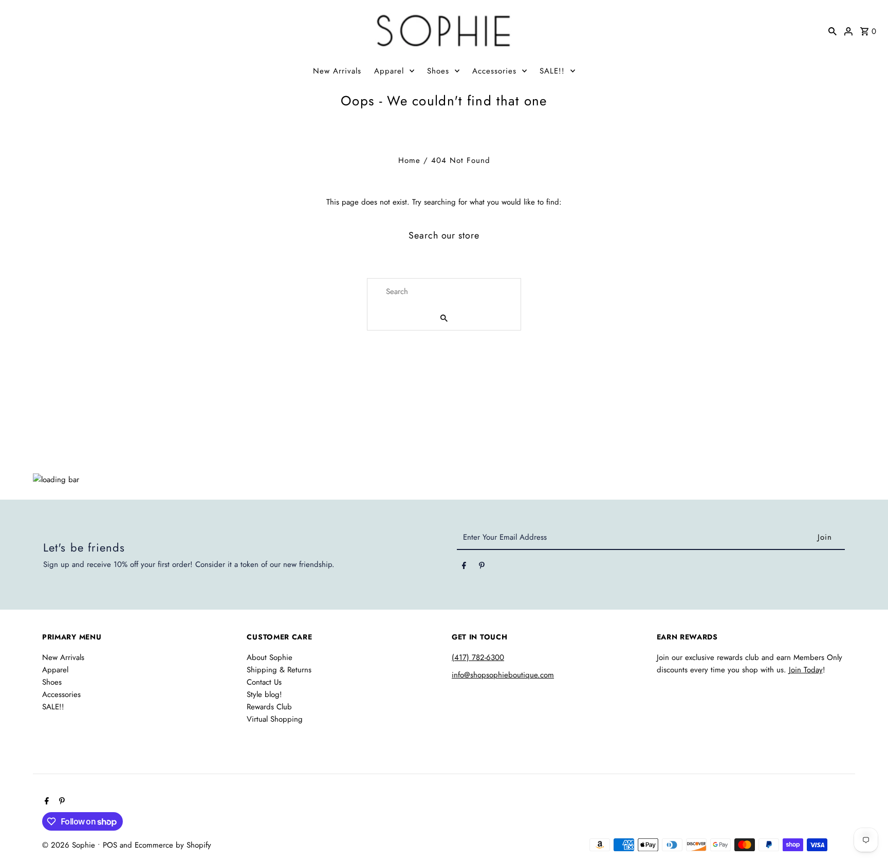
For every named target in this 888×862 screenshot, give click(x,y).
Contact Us (264, 682)
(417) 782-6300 (478, 657)
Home (409, 160)
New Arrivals (337, 71)
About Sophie (269, 657)
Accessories (494, 71)
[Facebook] (464, 567)
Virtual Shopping (275, 719)
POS (110, 845)
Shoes (438, 71)
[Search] (832, 30)
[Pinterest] (482, 567)
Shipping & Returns (279, 669)
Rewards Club (269, 706)
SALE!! (552, 71)
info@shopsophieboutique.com (503, 675)
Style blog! (264, 694)
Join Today (806, 669)
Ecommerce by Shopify (173, 845)
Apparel (389, 71)
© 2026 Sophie (70, 845)
